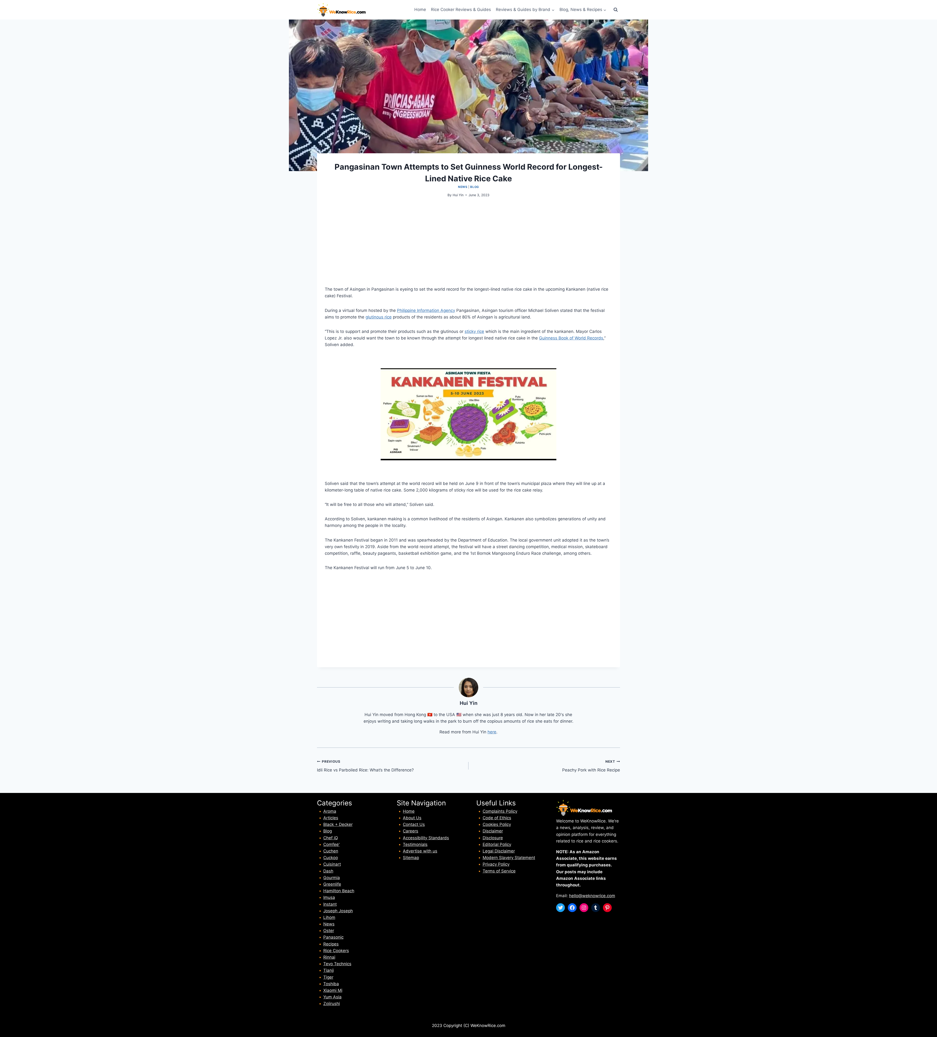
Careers (410, 831)
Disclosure (493, 837)
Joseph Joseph (338, 910)
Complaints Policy (500, 811)
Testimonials (415, 844)
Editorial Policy (497, 844)
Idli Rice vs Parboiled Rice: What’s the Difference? (365, 766)
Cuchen (330, 851)
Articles (330, 817)
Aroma (329, 811)
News (462, 187)
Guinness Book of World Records (571, 338)
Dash (328, 871)
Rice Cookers (336, 950)
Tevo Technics (337, 963)
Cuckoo (330, 857)
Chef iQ (330, 837)
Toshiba (331, 983)
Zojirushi (331, 1003)
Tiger (328, 977)
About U (411, 817)
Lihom (329, 917)
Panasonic (333, 937)
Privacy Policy (496, 864)
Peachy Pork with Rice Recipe (591, 766)
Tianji (328, 970)
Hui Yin (458, 195)
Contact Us (414, 824)
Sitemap (411, 857)
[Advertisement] (468, 239)
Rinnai (329, 957)
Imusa (329, 897)
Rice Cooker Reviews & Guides (461, 9)
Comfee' (331, 844)
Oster (328, 930)
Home (420, 9)
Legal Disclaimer (499, 851)
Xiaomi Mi (332, 990)
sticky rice (474, 331)
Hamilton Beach (338, 890)
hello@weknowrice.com (592, 895)
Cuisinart (332, 864)
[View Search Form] (615, 9)
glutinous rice (379, 317)
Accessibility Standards (426, 837)
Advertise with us (420, 851)
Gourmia (331, 877)
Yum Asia (332, 997)
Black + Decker (338, 824)
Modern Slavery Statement (509, 857)
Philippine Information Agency (426, 310)
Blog (474, 187)
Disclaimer (493, 831)
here (492, 731)
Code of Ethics (497, 817)
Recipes (331, 944)
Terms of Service (499, 871)
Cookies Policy (497, 824)
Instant (330, 904)
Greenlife (332, 884)
